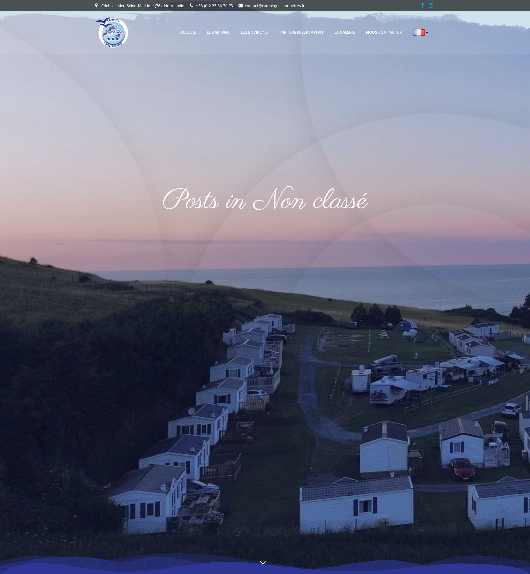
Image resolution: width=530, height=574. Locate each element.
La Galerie (344, 32)
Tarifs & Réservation (301, 32)
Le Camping (218, 32)
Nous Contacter (384, 32)
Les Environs (254, 32)
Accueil (188, 32)
